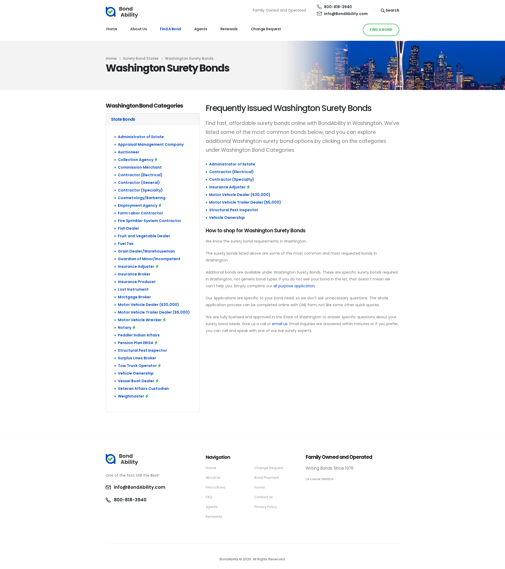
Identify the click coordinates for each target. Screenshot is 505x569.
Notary (124, 327)
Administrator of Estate (141, 136)
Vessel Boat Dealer (136, 381)
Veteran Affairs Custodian (143, 388)
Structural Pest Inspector (142, 350)
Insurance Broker (134, 274)
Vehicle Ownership (136, 373)
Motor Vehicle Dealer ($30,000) (148, 304)
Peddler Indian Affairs (139, 335)
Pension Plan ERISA (135, 342)
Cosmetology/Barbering (141, 197)
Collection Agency (135, 159)
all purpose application (294, 286)
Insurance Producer (137, 281)
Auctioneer (128, 152)
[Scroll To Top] (495, 563)
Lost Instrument (133, 289)
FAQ (209, 497)
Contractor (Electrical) (140, 175)
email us (279, 323)
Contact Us (263, 497)
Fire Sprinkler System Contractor (149, 220)
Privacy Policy (265, 507)
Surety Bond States (141, 58)
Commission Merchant (140, 167)
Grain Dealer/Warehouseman (146, 251)
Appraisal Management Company (151, 144)
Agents (200, 29)
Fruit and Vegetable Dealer (144, 236)
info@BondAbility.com (346, 13)
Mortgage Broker (134, 297)
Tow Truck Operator (137, 365)
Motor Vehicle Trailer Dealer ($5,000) (154, 312)
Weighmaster (131, 396)
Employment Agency (137, 205)
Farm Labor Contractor (140, 213)
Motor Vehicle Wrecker (140, 320)
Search (392, 10)
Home (111, 29)
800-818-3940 (338, 6)
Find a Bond (170, 29)
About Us (138, 29)
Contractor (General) (139, 182)
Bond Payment (266, 477)
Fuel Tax (126, 243)
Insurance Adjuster (136, 266)
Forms (259, 487)
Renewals (229, 29)
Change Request (266, 29)
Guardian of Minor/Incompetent (149, 258)
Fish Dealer (128, 228)
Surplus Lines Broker (137, 358)
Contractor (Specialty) (140, 190)
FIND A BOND (381, 29)
